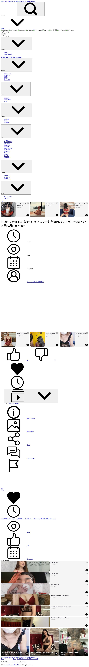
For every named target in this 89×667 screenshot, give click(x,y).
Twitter (3, 172)
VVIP (2, 193)
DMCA (19, 659)
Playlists (13, 57)
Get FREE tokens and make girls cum (61, 606)
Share (28, 445)
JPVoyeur (6, 153)
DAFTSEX (7, 157)
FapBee (6, 154)
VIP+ (2, 201)
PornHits (6, 156)
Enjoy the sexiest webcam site (21, 204)
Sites (2, 137)
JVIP (5, 57)
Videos (3, 49)
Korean (3, 70)
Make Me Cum (50, 203)
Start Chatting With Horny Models (22, 334)
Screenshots (30, 431)
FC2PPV (6, 98)
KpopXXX (7, 151)
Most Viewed (8, 54)
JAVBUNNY (8, 196)
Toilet (5, 120)
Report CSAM (34, 659)
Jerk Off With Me (55, 584)
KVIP (2, 57)
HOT (8, 57)
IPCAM (6, 119)
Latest (5, 52)
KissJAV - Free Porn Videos (13, 665)
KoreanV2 (7, 80)
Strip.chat (19, 207)
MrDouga (7, 143)
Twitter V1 (7, 175)
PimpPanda (7, 145)
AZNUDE (7, 149)
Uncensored (7, 99)
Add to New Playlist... (14, 403)
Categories (18, 57)
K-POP (6, 78)
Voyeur (3, 116)
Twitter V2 (7, 177)
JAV (2, 95)
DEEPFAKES (8, 148)
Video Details (31, 418)
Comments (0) (31, 458)
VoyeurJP (6, 122)
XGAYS (6, 146)
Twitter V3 (7, 178)
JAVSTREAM (8, 142)
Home (2, 659)
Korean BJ (7, 75)
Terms (14, 659)
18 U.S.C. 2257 (25, 659)
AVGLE (6, 198)
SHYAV (6, 140)
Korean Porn (7, 73)
